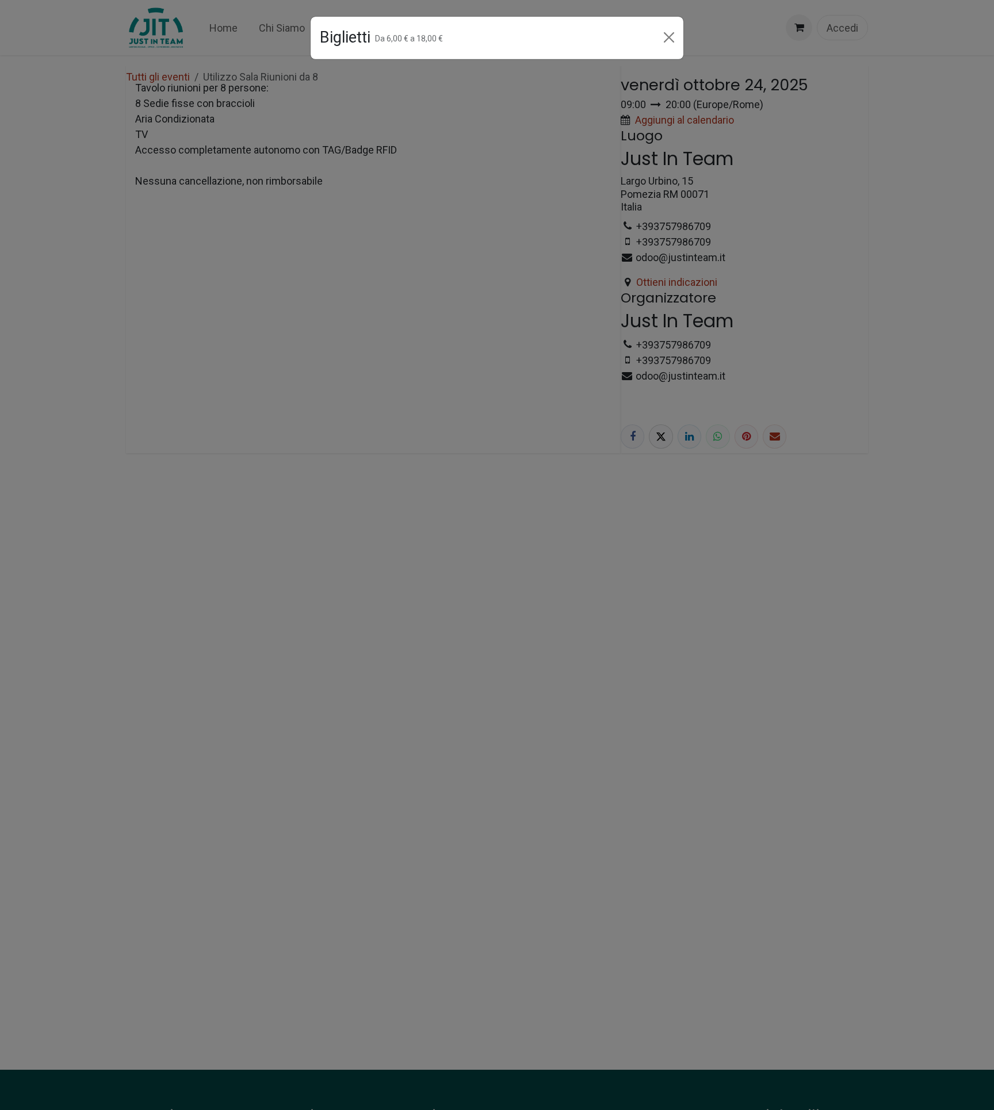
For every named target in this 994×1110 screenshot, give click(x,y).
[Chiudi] (669, 37)
